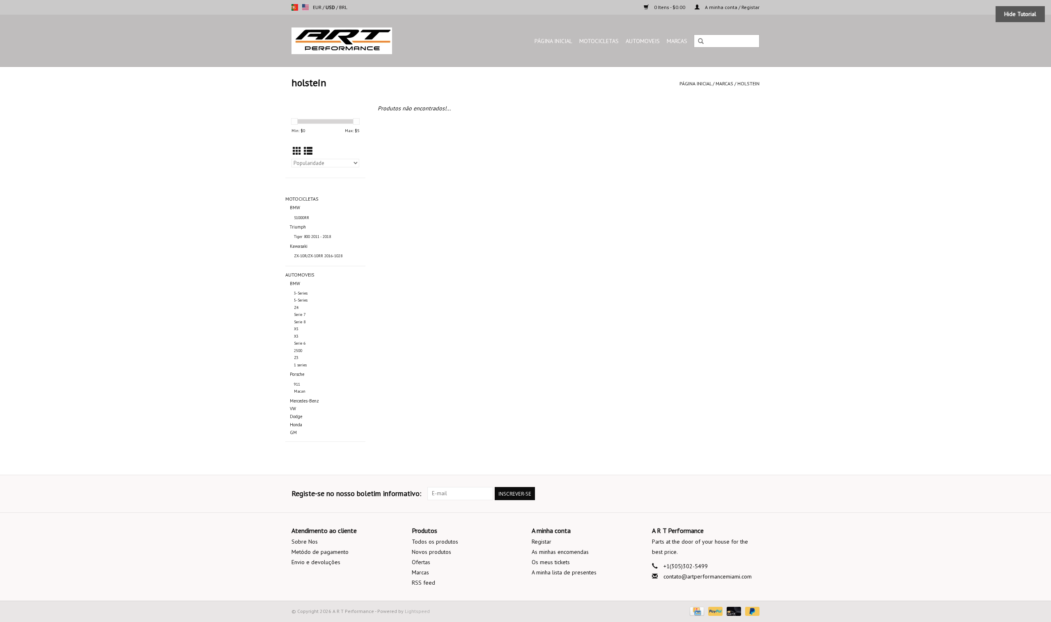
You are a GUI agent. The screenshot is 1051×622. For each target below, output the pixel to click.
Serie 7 (299, 314)
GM (293, 432)
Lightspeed (417, 611)
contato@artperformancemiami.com (707, 576)
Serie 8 (299, 322)
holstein (748, 83)
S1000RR (301, 217)
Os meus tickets (551, 562)
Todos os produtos (435, 541)
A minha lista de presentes (564, 572)
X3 (296, 336)
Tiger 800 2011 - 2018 (312, 236)
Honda (296, 425)
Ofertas (421, 562)
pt (294, 7)
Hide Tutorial (1020, 14)
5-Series (300, 300)
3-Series (300, 293)
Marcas (677, 41)
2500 (298, 350)
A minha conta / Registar (732, 7)
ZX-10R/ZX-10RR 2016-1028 (318, 255)
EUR (318, 7)
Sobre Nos (304, 541)
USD (331, 7)
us (305, 7)
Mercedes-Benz (304, 401)
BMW (295, 207)
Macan (299, 391)
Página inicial (553, 41)
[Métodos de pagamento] (696, 611)
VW (293, 409)
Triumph (298, 227)
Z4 (296, 307)
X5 (296, 329)
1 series (300, 365)
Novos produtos (431, 552)
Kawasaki (298, 246)
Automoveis (643, 41)
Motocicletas (599, 41)
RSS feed (423, 582)
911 (297, 384)
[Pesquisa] (701, 41)
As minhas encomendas (560, 552)
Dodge (296, 416)
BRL (343, 7)
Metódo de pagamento (320, 552)
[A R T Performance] (363, 40)
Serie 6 (299, 343)
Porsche (297, 374)
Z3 (296, 357)
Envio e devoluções (315, 562)
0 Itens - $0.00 (669, 7)
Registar (541, 541)
